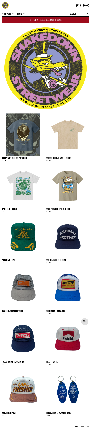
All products (81, 426)
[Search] (88, 13)
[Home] (5, 5)
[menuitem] (8, 13)
